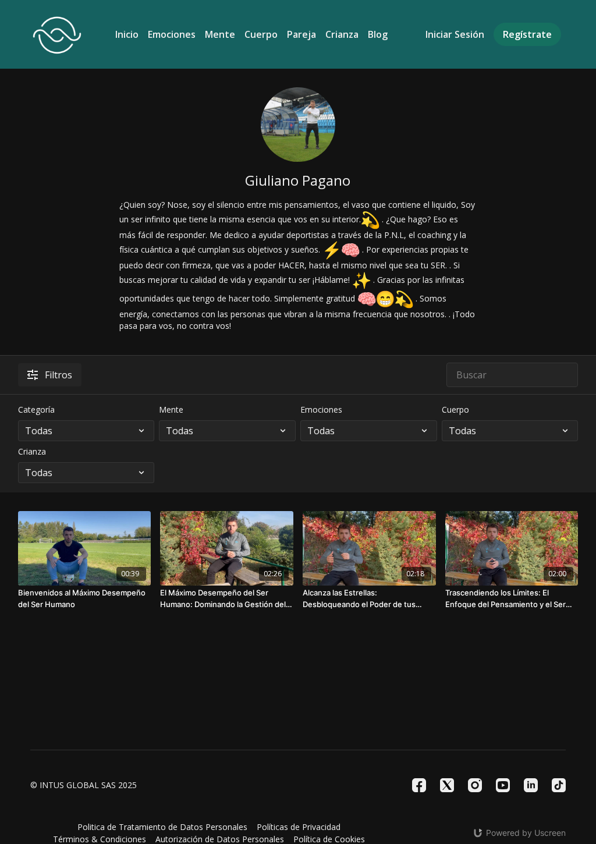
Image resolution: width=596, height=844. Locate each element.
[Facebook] (419, 785)
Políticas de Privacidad (298, 826)
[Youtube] (503, 785)
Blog (378, 34)
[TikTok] (559, 785)
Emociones (172, 34)
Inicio (127, 34)
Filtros (58, 374)
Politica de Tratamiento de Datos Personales (162, 826)
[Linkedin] (531, 785)
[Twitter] (447, 785)
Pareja (301, 34)
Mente (220, 34)
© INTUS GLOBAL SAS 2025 (83, 785)
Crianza (342, 34)
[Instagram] (475, 785)
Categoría (36, 409)
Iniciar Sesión (454, 34)
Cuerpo (261, 34)
